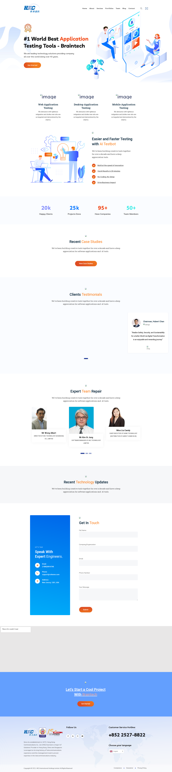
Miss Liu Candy (123, 430)
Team (118, 8)
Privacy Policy (142, 768)
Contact (131, 8)
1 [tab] (82, 453)
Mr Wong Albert (49, 433)
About (91, 8)
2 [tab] (86, 453)
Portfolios (109, 8)
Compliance (118, 768)
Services (100, 8)
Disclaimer (129, 768)
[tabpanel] (148, 333)
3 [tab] (90, 453)
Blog (124, 8)
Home (84, 8)
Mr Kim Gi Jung (86, 437)
